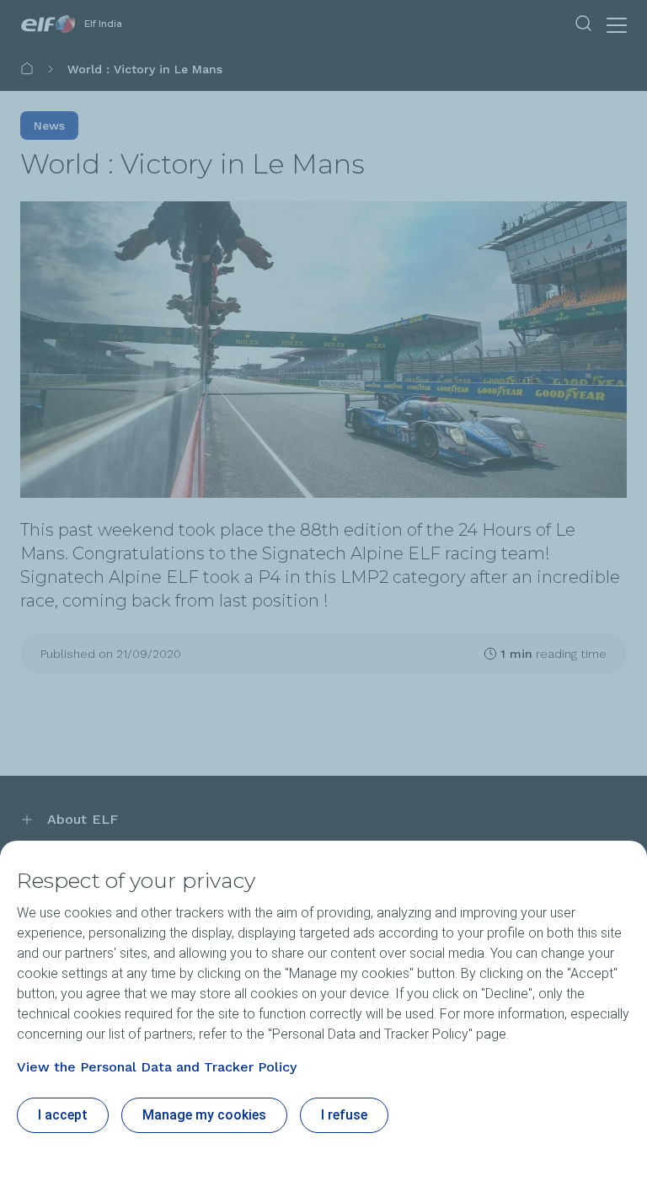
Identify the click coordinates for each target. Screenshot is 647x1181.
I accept (63, 1115)
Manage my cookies (204, 1115)
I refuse (344, 1115)
